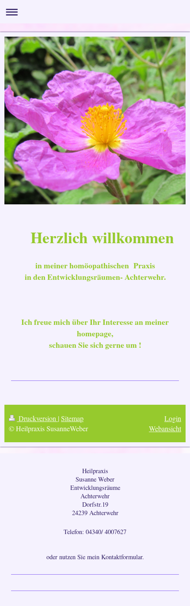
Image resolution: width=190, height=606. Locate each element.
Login (172, 418)
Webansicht (165, 428)
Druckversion (37, 418)
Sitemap (72, 418)
